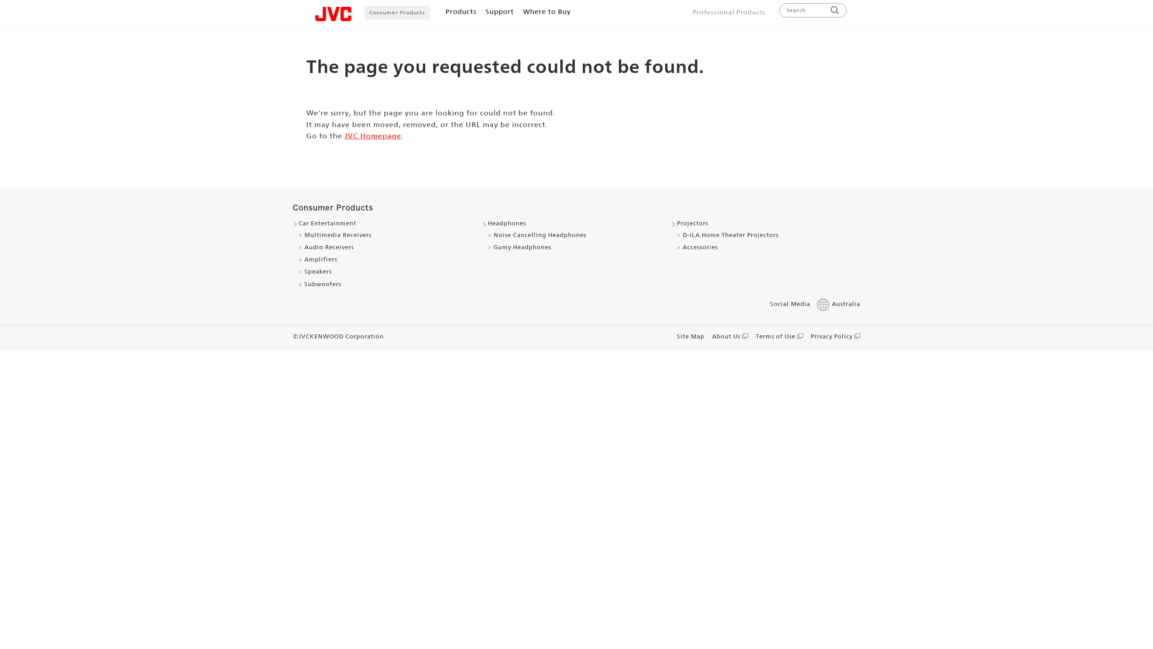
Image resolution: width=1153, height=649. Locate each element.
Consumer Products (397, 12)
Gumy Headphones (522, 247)
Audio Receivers (329, 247)
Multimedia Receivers (338, 235)
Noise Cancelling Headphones (540, 235)
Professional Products (729, 12)
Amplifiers (320, 259)
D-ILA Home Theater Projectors (731, 235)
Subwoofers (322, 284)
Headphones (507, 223)
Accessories (700, 247)
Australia (846, 304)
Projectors (692, 223)
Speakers (318, 271)
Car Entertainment (327, 223)
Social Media (790, 304)
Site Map (690, 336)
